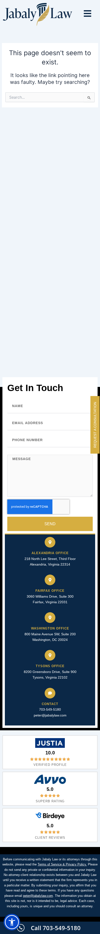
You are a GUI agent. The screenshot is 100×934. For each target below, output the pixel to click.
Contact (50, 704)
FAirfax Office (50, 591)
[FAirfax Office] (50, 580)
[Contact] (50, 693)
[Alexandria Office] (50, 542)
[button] (12, 922)
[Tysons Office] (50, 655)
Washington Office (50, 628)
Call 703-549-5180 (56, 928)
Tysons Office (50, 666)
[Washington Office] (50, 617)
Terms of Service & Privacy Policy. (62, 864)
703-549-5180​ (50, 709)
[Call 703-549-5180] (21, 928)
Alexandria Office (50, 553)
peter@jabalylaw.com (50, 715)
